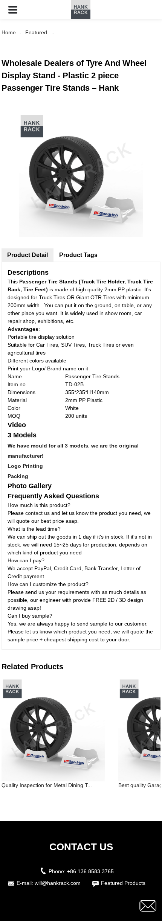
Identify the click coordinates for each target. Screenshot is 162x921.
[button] (13, 9)
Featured (36, 32)
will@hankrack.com (58, 883)
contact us (37, 513)
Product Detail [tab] (27, 255)
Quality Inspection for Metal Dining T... (47, 785)
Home (9, 32)
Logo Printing (25, 466)
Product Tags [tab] (78, 255)
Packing (18, 476)
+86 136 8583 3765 (90, 871)
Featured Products (123, 883)
